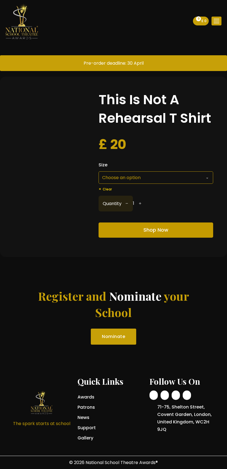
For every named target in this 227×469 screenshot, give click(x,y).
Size (103, 165)
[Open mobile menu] (216, 21)
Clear (107, 189)
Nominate (113, 336)
